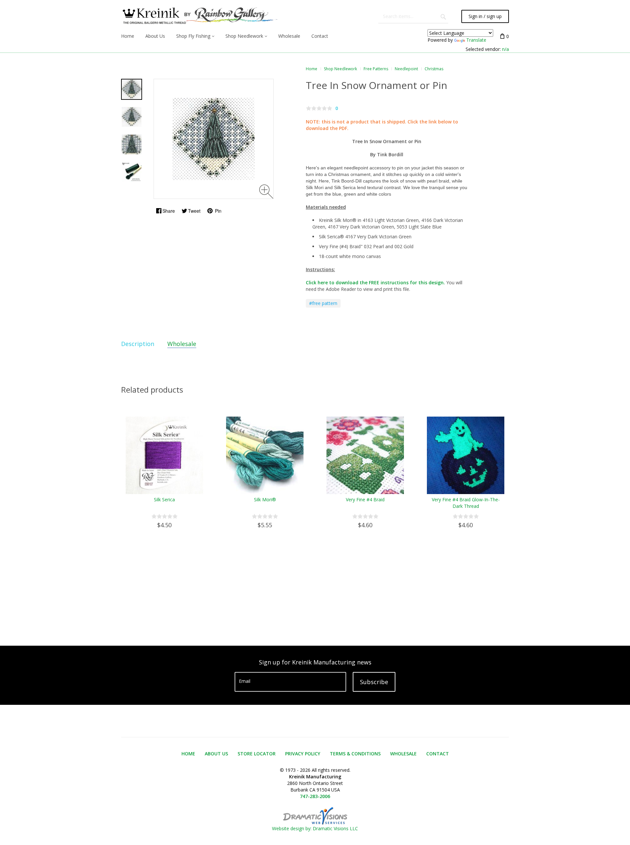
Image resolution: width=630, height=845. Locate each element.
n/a (505, 49)
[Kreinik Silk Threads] (131, 172)
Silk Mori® (265, 499)
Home (311, 69)
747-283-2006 (315, 796)
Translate (476, 40)
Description (137, 344)
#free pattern (323, 303)
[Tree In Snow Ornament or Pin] (131, 89)
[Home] (199, 16)
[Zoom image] (266, 191)
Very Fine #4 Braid (365, 499)
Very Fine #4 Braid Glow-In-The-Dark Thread (466, 502)
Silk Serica (164, 499)
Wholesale (181, 344)
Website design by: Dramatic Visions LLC (315, 828)
